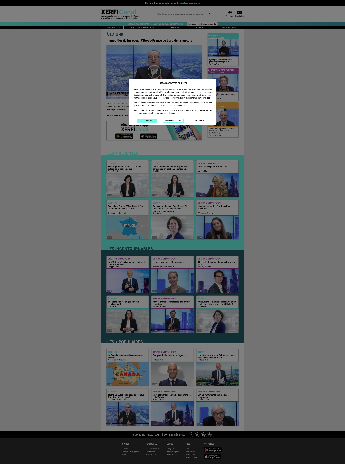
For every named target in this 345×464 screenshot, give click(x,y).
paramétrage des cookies (168, 113)
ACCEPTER (147, 120)
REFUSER (199, 120)
